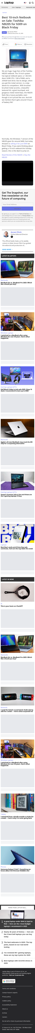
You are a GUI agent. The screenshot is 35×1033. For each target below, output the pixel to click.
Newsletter (29, 44)
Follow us (19, 44)
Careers (4, 1017)
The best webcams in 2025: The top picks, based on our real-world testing (18, 944)
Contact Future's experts (9, 992)
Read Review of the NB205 (12, 155)
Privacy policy (6, 997)
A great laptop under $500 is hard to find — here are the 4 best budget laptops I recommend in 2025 (18, 923)
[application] (17, 171)
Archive (4, 1013)
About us (5, 1009)
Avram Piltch (13, 32)
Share (6, 44)
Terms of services (24, 214)
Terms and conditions (9, 988)
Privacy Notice (26, 215)
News (4, 32)
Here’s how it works (19, 38)
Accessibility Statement (9, 1005)
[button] (2, 3)
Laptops (4, 12)
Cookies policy (6, 1001)
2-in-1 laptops (16, 7)
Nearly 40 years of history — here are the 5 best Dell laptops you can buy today (19, 934)
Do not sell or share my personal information (16, 1021)
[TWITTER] (12, 237)
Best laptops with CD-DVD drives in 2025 (18, 962)
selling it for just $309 (18, 143)
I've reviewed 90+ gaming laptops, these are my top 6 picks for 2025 (17, 954)
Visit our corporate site (16, 975)
